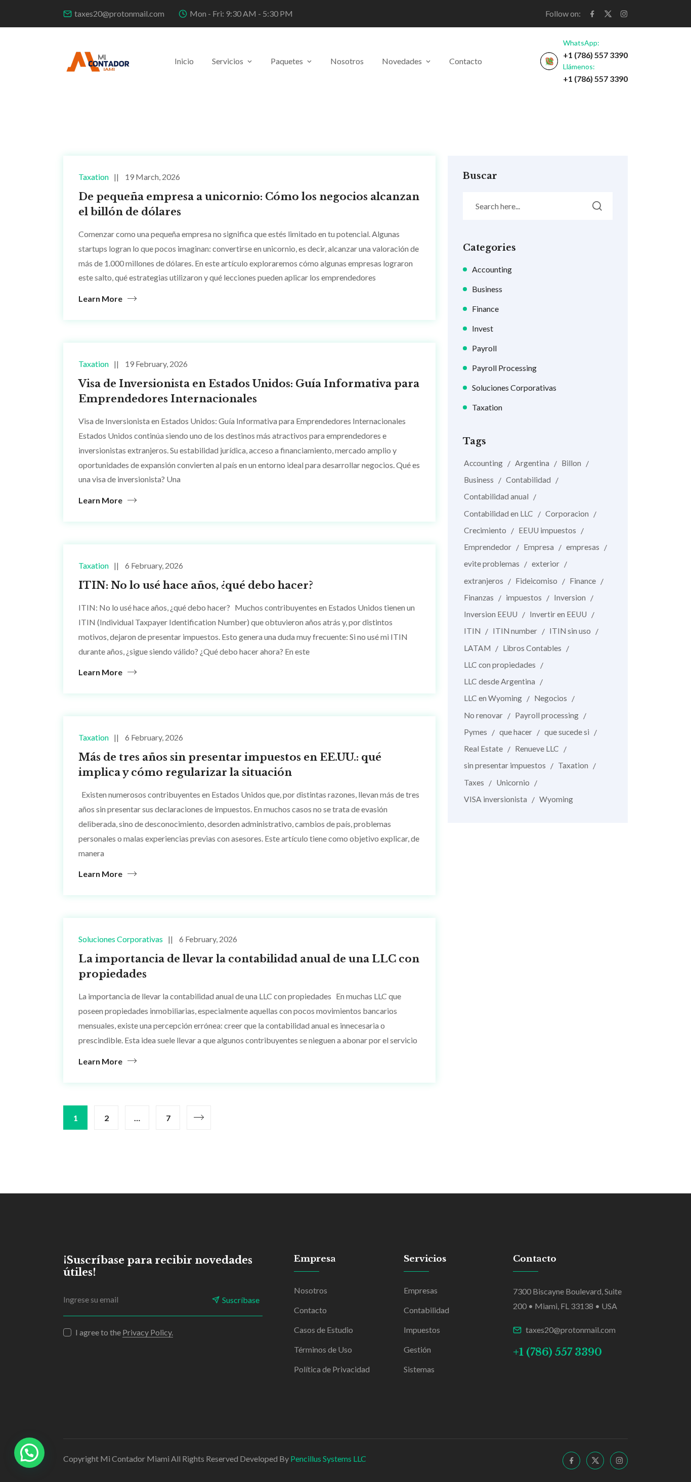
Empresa (539, 546)
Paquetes (287, 61)
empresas (582, 546)
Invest (482, 328)
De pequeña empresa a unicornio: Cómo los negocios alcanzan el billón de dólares (248, 204)
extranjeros (483, 580)
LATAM (477, 648)
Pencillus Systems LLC (328, 1458)
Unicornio (513, 782)
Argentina (532, 463)
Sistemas (419, 1369)
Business (487, 289)
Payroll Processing (504, 368)
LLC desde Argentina (499, 681)
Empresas (421, 1290)
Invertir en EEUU (558, 614)
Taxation (93, 176)
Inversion (570, 597)
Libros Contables (532, 648)
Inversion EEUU (490, 614)
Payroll (484, 348)
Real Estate (483, 748)
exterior (545, 563)
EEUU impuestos (547, 530)
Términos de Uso (323, 1349)
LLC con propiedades (500, 664)
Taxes (474, 782)
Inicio (184, 61)
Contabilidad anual (496, 496)
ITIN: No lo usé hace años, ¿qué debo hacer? (195, 585)
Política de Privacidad (332, 1369)
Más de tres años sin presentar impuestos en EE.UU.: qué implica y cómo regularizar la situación (229, 764)
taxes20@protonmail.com (119, 13)
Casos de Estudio (323, 1329)
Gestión (417, 1349)
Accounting (492, 269)
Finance (485, 308)
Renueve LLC (537, 748)
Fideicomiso (536, 580)
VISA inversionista (495, 799)
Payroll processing (547, 715)
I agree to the (124, 1332)
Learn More (100, 298)
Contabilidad (528, 479)
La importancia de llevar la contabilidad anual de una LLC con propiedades (248, 966)
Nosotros (347, 61)
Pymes (475, 731)
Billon (571, 463)
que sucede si (566, 731)
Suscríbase (241, 1300)
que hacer (515, 731)
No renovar (483, 715)
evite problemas (492, 563)
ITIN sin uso (570, 630)
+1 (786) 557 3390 (595, 55)
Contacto (465, 61)
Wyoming (556, 799)
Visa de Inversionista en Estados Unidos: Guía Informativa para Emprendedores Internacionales (248, 391)
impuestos (524, 597)
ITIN (472, 630)
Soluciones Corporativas (120, 939)
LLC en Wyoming (493, 698)
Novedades (402, 61)
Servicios (227, 61)
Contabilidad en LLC (498, 513)
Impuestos (422, 1329)
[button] (29, 1453)
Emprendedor (487, 546)
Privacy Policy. (147, 1332)
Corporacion (567, 513)
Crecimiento (485, 530)
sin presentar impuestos (505, 765)
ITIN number (515, 630)
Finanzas (479, 597)
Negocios (550, 698)
